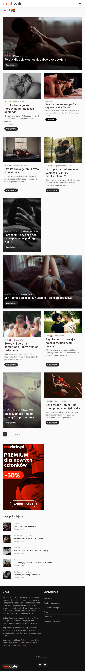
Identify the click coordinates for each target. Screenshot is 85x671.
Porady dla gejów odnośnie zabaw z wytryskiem (35, 59)
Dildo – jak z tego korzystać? (25, 526)
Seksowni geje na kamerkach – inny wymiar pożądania (21, 347)
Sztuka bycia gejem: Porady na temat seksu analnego (19, 109)
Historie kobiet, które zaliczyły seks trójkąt (31, 550)
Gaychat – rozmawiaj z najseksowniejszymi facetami (60, 343)
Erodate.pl (48, 598)
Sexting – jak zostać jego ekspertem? (29, 538)
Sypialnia (17, 524)
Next (16, 434)
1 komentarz (9, 125)
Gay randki (48, 617)
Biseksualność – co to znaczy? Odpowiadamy (19, 415)
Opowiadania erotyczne (53, 608)
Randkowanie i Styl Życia (23, 536)
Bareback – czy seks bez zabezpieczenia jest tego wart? (20, 238)
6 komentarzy (19, 541)
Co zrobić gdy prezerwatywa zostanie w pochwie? (34, 563)
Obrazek (16, 231)
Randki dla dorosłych (52, 603)
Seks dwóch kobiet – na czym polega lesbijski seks (63, 406)
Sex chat (47, 612)
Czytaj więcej (11, 65)
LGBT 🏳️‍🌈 (7, 56)
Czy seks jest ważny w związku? (27, 575)
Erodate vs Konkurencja (53, 621)
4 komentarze (19, 565)
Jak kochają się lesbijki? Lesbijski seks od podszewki (38, 297)
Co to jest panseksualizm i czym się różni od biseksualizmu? (62, 173)
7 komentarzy (19, 529)
